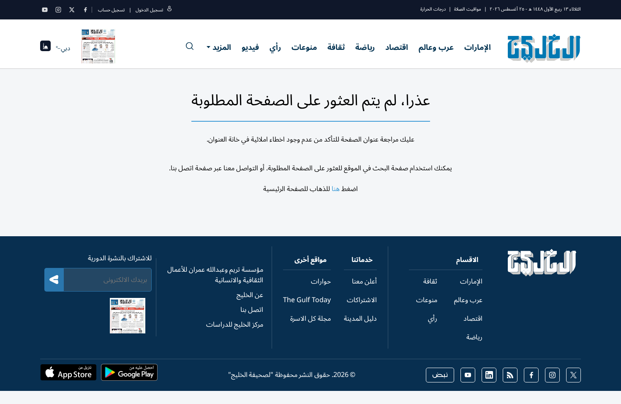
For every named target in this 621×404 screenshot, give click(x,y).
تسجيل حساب (111, 10)
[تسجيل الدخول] (169, 10)
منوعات (304, 47)
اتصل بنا (251, 310)
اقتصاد (396, 47)
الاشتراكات (362, 300)
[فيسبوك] (85, 10)
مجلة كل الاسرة (310, 318)
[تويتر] (72, 10)
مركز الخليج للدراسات (234, 324)
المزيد (221, 47)
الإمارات (477, 47)
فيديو (250, 47)
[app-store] (68, 375)
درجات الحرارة (433, 9)
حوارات (321, 281)
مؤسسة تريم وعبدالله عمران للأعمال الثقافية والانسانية (215, 274)
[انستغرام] (58, 10)
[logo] (544, 48)
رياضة (365, 47)
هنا (336, 189)
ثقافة (336, 47)
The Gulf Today (307, 300)
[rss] (510, 375)
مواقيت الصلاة (467, 9)
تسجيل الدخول (149, 10)
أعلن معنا (364, 281)
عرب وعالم (436, 47)
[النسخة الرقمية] (98, 48)
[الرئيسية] (542, 274)
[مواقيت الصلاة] (45, 48)
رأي (275, 47)
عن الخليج (250, 295)
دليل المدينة (360, 318)
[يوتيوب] (45, 10)
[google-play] (129, 375)
